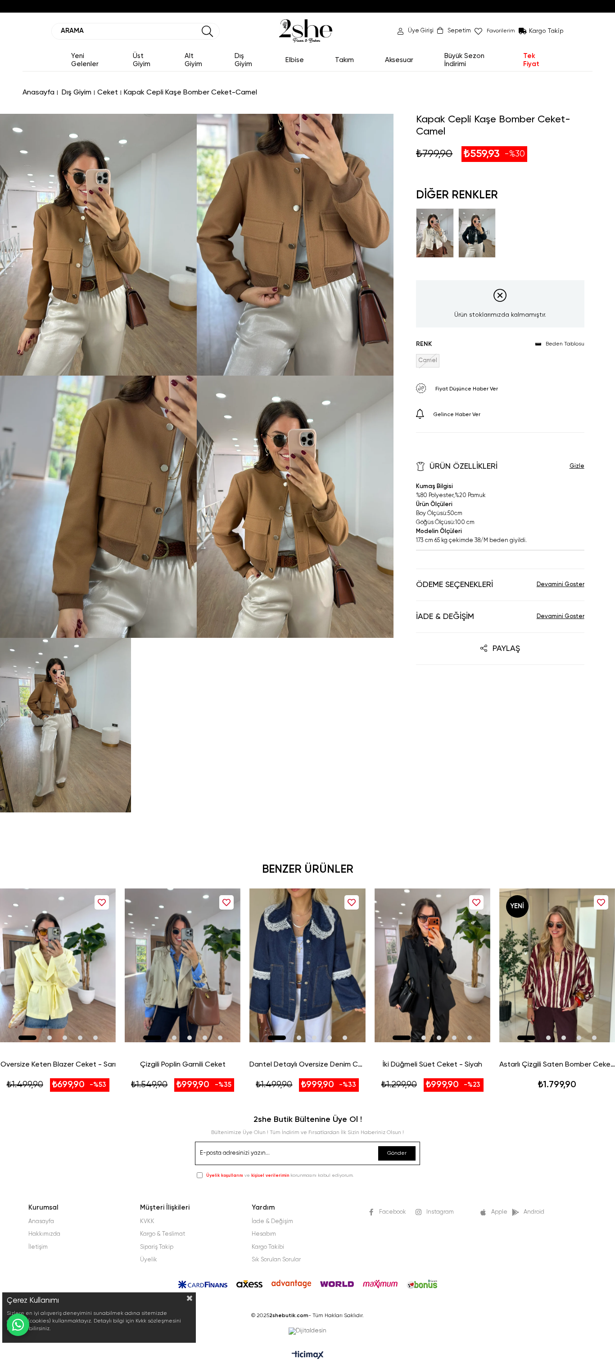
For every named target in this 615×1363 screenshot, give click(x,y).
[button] (27, 1037)
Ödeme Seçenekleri (454, 585)
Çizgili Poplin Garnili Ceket (183, 1064)
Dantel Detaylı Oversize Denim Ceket (307, 1064)
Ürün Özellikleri (463, 466)
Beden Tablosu (565, 344)
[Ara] (207, 31)
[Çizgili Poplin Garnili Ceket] (182, 965)
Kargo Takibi (268, 1247)
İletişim (38, 1247)
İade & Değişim (445, 617)
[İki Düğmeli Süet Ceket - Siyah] (432, 965)
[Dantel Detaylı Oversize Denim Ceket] (307, 965)
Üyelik (148, 1260)
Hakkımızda (44, 1234)
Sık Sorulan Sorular (276, 1260)
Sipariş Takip (156, 1247)
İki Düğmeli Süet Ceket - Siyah (432, 1064)
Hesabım (264, 1234)
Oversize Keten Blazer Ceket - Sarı (58, 1064)
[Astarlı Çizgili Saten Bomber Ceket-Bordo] (557, 965)
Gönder (397, 1153)
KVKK (147, 1221)
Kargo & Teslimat (162, 1234)
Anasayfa (41, 1221)
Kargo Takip (546, 31)
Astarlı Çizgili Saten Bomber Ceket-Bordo (557, 1064)
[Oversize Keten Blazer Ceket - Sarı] (58, 965)
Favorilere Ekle (102, 902)
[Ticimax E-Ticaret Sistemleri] (308, 1356)
